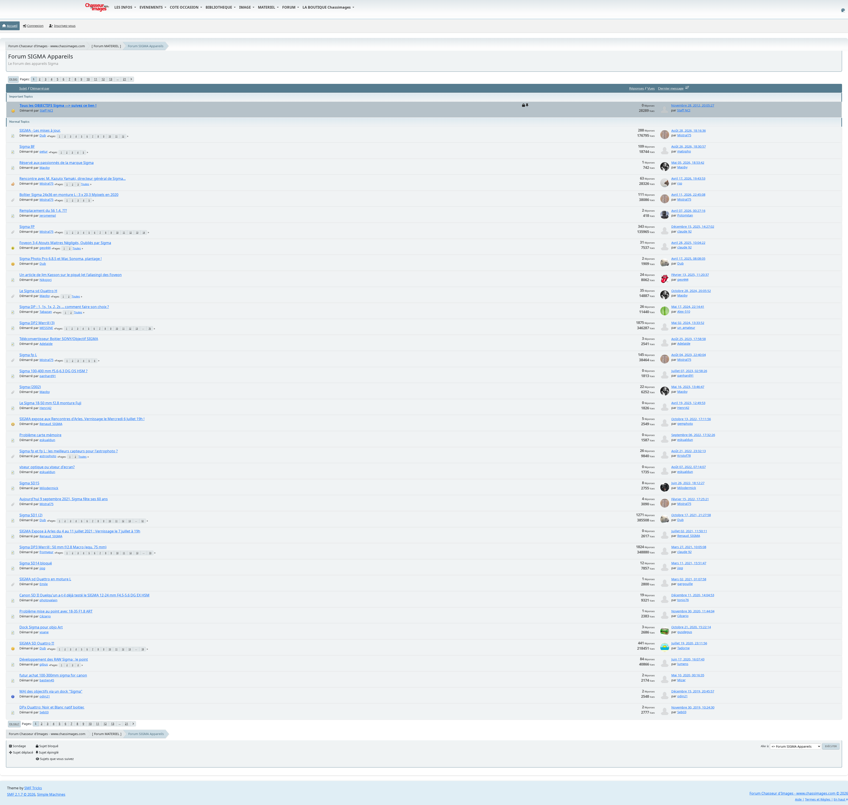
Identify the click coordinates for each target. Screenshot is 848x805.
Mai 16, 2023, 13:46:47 (687, 387)
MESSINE (46, 328)
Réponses (636, 88)
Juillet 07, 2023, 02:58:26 (689, 371)
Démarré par (39, 88)
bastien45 (47, 680)
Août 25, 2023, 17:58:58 (688, 339)
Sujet (23, 88)
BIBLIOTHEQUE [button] (219, 7)
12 (103, 79)
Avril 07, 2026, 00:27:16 (688, 211)
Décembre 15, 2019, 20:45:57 (692, 691)
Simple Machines (51, 794)
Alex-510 (683, 311)
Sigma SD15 (29, 483)
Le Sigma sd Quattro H (38, 290)
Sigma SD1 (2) (30, 515)
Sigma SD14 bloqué (35, 563)
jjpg (42, 568)
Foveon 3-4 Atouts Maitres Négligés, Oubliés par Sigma (65, 242)
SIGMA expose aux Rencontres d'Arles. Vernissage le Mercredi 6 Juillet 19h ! (81, 418)
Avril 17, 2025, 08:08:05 (688, 258)
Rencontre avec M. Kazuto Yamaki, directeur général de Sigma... (72, 178)
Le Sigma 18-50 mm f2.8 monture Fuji (50, 403)
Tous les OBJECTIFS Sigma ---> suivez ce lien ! (58, 105)
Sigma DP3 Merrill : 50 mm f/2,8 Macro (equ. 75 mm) (62, 547)
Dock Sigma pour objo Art (41, 627)
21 (124, 79)
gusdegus (684, 632)
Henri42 (45, 408)
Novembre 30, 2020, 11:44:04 (692, 611)
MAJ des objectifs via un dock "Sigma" (50, 691)
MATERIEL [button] (267, 7)
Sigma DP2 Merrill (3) (37, 322)
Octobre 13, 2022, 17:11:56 (691, 419)
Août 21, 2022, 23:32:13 (688, 451)
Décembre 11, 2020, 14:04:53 (692, 595)
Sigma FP (27, 226)
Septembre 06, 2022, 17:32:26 (693, 435)
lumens (682, 664)
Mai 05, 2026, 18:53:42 (687, 162)
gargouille (685, 584)
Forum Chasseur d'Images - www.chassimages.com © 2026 (799, 793)
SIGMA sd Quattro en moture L (45, 579)
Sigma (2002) (30, 386)
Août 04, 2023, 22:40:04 (688, 355)
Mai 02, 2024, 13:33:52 (687, 323)
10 (88, 79)
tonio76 (683, 600)
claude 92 (684, 231)
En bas (13, 79)
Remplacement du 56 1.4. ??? (43, 210)
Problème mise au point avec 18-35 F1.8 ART (56, 611)
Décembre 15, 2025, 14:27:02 (692, 226)
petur (44, 151)
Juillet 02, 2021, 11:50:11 (689, 531)
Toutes (85, 184)
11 (95, 79)
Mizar (681, 680)
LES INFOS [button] (123, 7)
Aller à (764, 746)
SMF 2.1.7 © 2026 (21, 794)
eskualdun (47, 440)
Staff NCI (46, 110)
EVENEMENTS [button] (152, 7)
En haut (14, 724)
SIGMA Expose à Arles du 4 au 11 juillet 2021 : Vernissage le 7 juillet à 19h (79, 531)
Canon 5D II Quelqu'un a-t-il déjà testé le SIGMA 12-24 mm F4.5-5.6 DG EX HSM (84, 595)
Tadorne (683, 648)
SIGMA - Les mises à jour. (40, 130)
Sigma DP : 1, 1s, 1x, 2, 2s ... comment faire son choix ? (64, 306)
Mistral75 (684, 135)
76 (150, 328)
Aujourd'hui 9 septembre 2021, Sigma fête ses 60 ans (63, 499)
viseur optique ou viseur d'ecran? (47, 467)
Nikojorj (46, 280)
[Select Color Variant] (843, 10)
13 (110, 79)
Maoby (45, 168)
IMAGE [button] (245, 7)
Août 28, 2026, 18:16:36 (688, 130)
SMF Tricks (33, 788)
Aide (798, 799)
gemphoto (685, 423)
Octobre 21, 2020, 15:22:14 (691, 627)
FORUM (289, 7)
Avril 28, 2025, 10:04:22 (688, 243)
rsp (679, 183)
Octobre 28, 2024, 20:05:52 (691, 291)
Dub (43, 135)
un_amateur (686, 327)
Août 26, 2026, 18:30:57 (688, 146)
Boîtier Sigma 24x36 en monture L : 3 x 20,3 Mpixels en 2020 (68, 194)
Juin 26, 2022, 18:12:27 (687, 483)
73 (150, 552)
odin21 (45, 696)
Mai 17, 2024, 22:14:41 (687, 307)
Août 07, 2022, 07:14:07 (688, 467)
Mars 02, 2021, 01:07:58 (688, 579)
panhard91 (48, 376)
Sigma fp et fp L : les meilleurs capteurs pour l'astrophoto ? (68, 451)
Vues (651, 88)
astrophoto (48, 456)
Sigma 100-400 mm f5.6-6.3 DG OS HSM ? (53, 371)
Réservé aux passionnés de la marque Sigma (56, 162)
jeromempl (48, 215)
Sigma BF (27, 146)
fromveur (46, 552)
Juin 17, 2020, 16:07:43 (687, 659)
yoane (44, 632)
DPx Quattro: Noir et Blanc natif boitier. (51, 707)
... (118, 79)
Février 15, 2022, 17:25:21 (690, 499)
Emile (44, 584)
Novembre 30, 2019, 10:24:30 (692, 707)
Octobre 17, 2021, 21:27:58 (691, 515)
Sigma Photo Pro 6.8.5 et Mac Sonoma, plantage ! (60, 258)
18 (143, 649)
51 (143, 520)
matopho (684, 151)
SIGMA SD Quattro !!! (36, 643)
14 (144, 232)
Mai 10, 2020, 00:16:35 (687, 675)
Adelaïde (46, 344)
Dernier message (670, 88)
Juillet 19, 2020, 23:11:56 (689, 643)
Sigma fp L (28, 354)
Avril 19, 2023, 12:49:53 (688, 403)
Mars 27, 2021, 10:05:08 (688, 547)
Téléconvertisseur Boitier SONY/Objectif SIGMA (58, 338)
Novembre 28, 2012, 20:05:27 (692, 105)
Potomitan (685, 215)
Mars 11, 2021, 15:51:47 (688, 563)
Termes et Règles (817, 799)
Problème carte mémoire (40, 435)
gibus (44, 664)
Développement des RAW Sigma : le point (53, 659)
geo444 (45, 248)
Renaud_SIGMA (51, 424)
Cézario (45, 616)
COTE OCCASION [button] (184, 7)
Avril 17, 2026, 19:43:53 (688, 178)
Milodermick (49, 488)
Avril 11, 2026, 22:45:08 (688, 194)
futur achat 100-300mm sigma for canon (53, 675)
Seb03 (44, 712)
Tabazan (46, 312)
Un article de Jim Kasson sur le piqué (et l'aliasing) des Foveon (70, 274)
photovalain (48, 600)
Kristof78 (684, 455)
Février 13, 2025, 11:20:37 (690, 275)
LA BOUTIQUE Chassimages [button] (327, 7)
